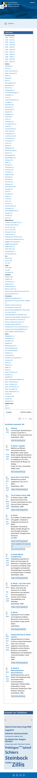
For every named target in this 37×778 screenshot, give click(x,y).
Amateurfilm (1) (9, 338)
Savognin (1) (9, 189)
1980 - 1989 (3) (10, 54)
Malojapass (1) (9, 148)
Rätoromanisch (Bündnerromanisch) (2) (17, 291)
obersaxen (27, 744)
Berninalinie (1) (9, 85)
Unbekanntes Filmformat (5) (13, 237)
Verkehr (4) (8, 398)
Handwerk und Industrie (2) (13, 357)
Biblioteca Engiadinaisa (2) (13, 298)
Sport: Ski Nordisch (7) (12, 386)
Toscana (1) (8, 203)
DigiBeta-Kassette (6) (11, 244)
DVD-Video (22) (10, 249)
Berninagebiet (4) (10, 83)
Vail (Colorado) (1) (10, 206)
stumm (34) (8, 260)
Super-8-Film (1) (10, 234)
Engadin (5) (8, 112)
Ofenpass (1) (9, 160)
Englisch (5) (8, 279)
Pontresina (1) (9, 167)
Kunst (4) (8, 362)
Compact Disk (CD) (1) (12, 225)
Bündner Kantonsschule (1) (13, 305)
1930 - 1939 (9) (10, 42)
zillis (18, 764)
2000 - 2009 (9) (10, 59)
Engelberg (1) (9, 114)
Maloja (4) (8, 145)
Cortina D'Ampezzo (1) (12, 100)
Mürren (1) (8, 153)
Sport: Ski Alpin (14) (11, 384)
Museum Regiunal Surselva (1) (14, 322)
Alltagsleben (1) (10, 336)
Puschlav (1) (9, 172)
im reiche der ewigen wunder (15, 740)
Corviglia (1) (8, 102)
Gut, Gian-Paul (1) (10, 312)
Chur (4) (7, 97)
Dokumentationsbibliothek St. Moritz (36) (17, 310)
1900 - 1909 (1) (10, 37)
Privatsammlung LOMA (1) (13, 324)
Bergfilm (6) (8, 343)
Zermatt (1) (8, 215)
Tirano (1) (8, 201)
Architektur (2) (9, 341)
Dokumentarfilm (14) (11, 348)
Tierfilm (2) (8, 394)
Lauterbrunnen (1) (10, 136)
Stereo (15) (8, 258)
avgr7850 (26, 726)
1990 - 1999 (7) (10, 57)
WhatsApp (23, 775)
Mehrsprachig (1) (10, 286)
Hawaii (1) (8, 126)
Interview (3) (9, 360)
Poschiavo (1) (9, 169)
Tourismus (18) (9, 396)
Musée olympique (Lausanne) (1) (15, 319)
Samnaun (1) (9, 184)
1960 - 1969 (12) (10, 49)
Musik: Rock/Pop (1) (11, 372)
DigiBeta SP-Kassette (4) (12, 241)
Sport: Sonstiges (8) (11, 389)
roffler (20, 746)
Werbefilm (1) (9, 401)
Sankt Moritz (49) (10, 186)
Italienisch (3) (9, 284)
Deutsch (32, 2)
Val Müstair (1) (9, 208)
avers (19, 726)
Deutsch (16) (9, 277)
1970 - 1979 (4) (10, 52)
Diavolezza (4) (9, 104)
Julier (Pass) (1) (10, 131)
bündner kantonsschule (16, 733)
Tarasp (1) (8, 198)
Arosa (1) (8, 68)
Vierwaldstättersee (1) (11, 210)
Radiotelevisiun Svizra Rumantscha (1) (16, 326)
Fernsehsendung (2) (11, 350)
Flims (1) (7, 119)
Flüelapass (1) (9, 121)
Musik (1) (8, 370)
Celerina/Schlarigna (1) (12, 92)
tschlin (8, 762)
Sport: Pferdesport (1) (11, 382)
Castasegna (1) (9, 90)
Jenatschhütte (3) (10, 129)
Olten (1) (7, 162)
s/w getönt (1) (9, 272)
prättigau (11, 747)
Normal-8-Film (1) (10, 232)
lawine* (15, 744)
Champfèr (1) (9, 95)
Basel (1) (8, 75)
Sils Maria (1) (9, 194)
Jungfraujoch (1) (10, 133)
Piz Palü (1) (8, 165)
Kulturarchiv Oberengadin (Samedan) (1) (17, 317)
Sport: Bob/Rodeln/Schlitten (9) (14, 379)
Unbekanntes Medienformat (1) (14, 239)
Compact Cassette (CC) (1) (13, 222)
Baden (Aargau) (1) (11, 73)
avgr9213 (9, 730)
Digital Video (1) (10, 246)
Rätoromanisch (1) (10, 289)
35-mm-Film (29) (10, 229)
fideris (21, 736)
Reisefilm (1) (9, 374)
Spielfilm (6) (8, 377)
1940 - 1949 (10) (10, 44)
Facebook (13, 775)
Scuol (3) (8, 191)
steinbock (16, 758)
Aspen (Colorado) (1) (11, 71)
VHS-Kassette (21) (10, 254)
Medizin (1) (8, 365)
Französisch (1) (10, 281)
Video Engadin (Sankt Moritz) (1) (15, 331)
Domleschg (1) (9, 109)
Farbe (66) (8, 267)
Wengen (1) (8, 213)
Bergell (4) (8, 78)
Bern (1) (7, 80)
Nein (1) (7, 408)
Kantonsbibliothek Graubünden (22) (16, 314)
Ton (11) (7, 263)
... (27, 418)
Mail (20, 775)
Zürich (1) (8, 218)
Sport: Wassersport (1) (12, 391)
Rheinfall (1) (8, 177)
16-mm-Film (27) (10, 227)
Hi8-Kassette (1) (10, 251)
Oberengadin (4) (10, 155)
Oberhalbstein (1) (10, 157)
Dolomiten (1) (9, 107)
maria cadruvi (21, 744)
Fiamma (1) (8, 116)
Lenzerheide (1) (10, 138)
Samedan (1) (9, 182)
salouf (26, 747)
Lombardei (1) (9, 141)
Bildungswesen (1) (10, 345)
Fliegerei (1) (8, 353)
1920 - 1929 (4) (10, 40)
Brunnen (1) (8, 87)
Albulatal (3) (8, 66)
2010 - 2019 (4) (10, 61)
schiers (11, 752)
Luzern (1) (8, 143)
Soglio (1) (8, 196)
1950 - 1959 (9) (10, 47)
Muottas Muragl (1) (11, 150)
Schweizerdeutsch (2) (11, 293)
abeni (8, 726)
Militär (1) (8, 367)
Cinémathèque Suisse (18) (13, 307)
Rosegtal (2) (9, 179)
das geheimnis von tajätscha (12, 736)
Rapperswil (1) (9, 174)
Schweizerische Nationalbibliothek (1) (16, 329)
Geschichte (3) (9, 355)
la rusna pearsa (9, 744)
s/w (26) (7, 270)
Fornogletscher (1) (10, 124)
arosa (13, 726)
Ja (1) (7, 405)
